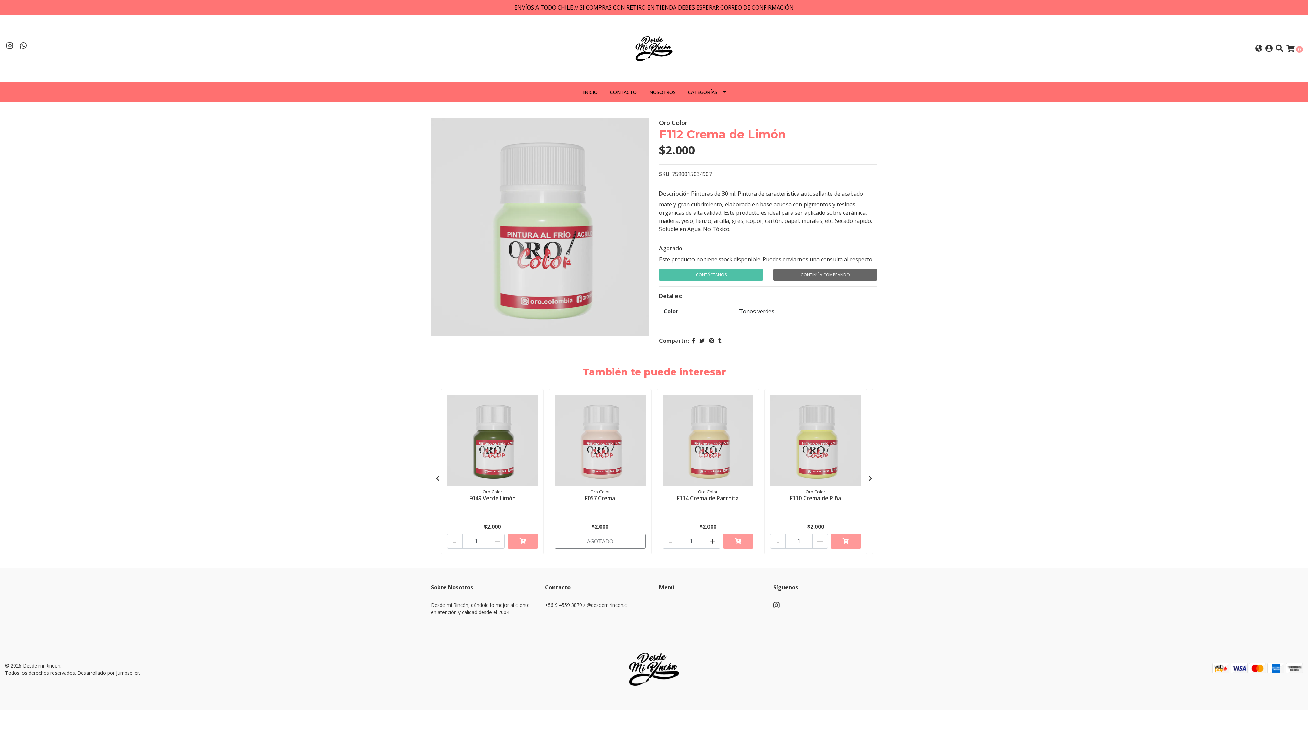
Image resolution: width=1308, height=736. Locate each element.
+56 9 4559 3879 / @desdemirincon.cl (586, 605)
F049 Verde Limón (492, 498)
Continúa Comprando (825, 275)
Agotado (670, 248)
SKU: (665, 174)
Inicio (590, 92)
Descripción (674, 193)
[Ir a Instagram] (10, 46)
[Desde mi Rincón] (654, 48)
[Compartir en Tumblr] (720, 340)
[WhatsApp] (23, 46)
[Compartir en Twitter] (702, 340)
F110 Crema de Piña (815, 498)
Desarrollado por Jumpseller (108, 673)
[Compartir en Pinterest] (711, 340)
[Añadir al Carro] (523, 541)
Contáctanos (711, 275)
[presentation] (438, 478)
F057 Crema (600, 498)
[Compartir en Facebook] (693, 340)
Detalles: (670, 296)
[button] (1258, 49)
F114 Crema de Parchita (708, 498)
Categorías (702, 92)
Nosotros (662, 92)
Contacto (623, 92)
